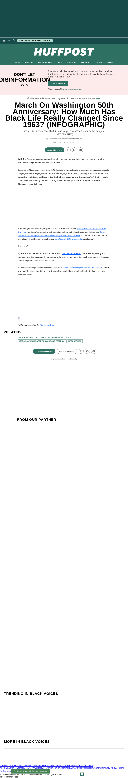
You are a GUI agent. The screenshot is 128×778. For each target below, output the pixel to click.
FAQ (33, 768)
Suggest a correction (58, 359)
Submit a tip (72, 359)
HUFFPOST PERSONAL (55, 766)
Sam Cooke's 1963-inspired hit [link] (68, 239)
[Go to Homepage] (82, 774)
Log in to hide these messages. (71, 89)
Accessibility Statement (93, 768)
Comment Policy (63, 768)
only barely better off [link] (71, 253)
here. (98, 98)
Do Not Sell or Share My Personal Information (30, 771)
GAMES (110, 62)
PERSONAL (85, 62)
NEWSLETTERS (85, 766)
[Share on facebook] (74, 149)
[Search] (13, 40)
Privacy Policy (109, 768)
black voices (25, 337)
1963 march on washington (49, 337)
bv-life (69, 337)
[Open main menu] (4, 40)
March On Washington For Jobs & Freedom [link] (82, 267)
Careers (38, 768)
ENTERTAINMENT (45, 62)
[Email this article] (80, 149)
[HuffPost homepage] (32, 763)
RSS (28, 768)
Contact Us (21, 768)
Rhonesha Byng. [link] (47, 325)
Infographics (74, 341)
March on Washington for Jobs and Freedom (41, 341)
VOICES (98, 62)
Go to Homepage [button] (45, 351)
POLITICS (29, 62)
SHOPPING (71, 62)
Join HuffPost (58, 84)
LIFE (60, 62)
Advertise (12, 768)
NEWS (17, 62)
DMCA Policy (77, 768)
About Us (4, 768)
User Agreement (49, 768)
